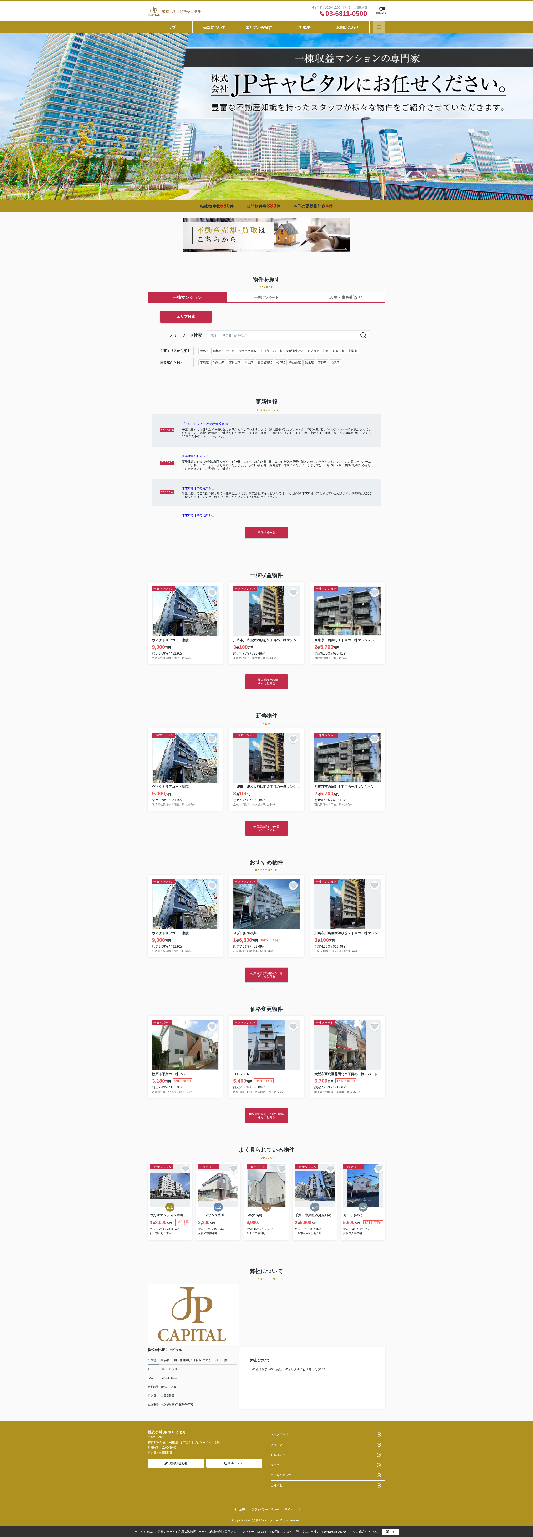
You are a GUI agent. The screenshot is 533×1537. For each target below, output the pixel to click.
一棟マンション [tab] (187, 297)
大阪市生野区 (295, 351)
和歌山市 (338, 351)
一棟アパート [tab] (266, 297)
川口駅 (249, 362)
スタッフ (276, 1444)
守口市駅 (295, 362)
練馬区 (204, 351)
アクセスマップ (281, 1475)
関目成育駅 (265, 362)
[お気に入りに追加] (212, 592)
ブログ (275, 1465)
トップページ (279, 1434)
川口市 (264, 351)
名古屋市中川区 (318, 351)
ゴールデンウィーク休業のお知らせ (205, 423)
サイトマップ (293, 1509)
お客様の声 (278, 1454)
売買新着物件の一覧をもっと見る (266, 828)
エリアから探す (259, 27)
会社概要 (303, 27)
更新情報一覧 (266, 532)
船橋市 (217, 351)
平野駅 (322, 362)
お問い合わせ (347, 27)
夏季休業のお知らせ (195, 456)
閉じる (390, 1531)
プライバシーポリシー (265, 1509)
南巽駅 (335, 362)
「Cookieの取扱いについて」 (336, 1531)
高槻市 (352, 351)
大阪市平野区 (247, 351)
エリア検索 (186, 316)
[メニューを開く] (379, 27)
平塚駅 (204, 362)
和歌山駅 (219, 362)
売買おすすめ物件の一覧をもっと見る (266, 975)
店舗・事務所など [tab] (345, 297)
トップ (170, 27)
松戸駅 (280, 362)
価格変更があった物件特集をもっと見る (266, 1115)
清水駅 (309, 362)
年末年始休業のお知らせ (198, 488)
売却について (214, 27)
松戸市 (277, 351)
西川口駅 (234, 362)
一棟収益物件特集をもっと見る (266, 681)
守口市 (230, 351)
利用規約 (240, 1509)
